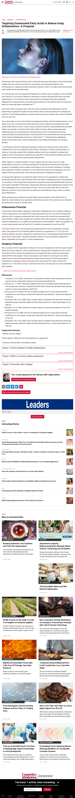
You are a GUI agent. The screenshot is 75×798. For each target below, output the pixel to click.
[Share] (8, 387)
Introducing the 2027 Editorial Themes (22, 491)
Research (10, 19)
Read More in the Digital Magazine (23, 379)
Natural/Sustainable (10, 616)
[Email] (3, 387)
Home (3, 19)
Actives (4, 459)
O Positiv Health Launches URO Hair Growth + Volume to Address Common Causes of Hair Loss (33, 453)
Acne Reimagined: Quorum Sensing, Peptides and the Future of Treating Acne (18, 708)
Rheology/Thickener (46, 742)
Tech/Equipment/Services (8, 469)
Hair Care (43, 702)
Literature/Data (21, 19)
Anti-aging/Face (45, 582)
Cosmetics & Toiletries (68, 31)
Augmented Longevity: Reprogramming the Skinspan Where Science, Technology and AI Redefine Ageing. (55, 546)
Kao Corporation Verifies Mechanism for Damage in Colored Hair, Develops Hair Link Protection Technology (55, 622)
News (3, 488)
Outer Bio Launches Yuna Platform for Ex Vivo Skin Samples (23, 471)
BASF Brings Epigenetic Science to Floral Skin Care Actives (22, 500)
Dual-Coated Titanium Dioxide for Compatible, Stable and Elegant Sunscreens (29, 481)
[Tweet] (17, 387)
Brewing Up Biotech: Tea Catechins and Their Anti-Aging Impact (17, 544)
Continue (47, 789)
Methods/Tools (45, 616)
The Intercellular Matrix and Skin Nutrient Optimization (53, 587)
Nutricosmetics (6, 449)
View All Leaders (37, 417)
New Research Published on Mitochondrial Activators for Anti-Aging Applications (30, 462)
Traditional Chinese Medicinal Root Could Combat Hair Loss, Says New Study (55, 665)
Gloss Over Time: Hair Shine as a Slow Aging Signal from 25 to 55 (56, 707)
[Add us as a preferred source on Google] (21, 387)
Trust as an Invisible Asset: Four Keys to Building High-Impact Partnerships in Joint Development (19, 748)
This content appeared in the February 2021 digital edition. (35, 375)
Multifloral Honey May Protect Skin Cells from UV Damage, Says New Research (17, 665)
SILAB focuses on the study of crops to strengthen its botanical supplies (27, 432)
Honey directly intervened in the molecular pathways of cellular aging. (17, 672)
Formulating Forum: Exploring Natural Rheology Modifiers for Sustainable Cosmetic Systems (55, 748)
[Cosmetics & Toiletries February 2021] (6, 377)
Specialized (5, 439)
